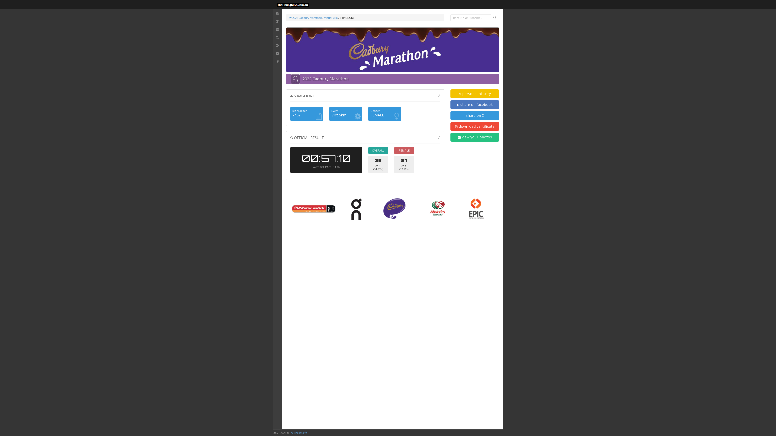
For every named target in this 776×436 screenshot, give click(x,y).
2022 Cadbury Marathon (307, 18)
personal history (476, 93)
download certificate (476, 126)
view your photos (476, 137)
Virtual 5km (331, 18)
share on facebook (476, 104)
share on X (475, 115)
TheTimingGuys (298, 433)
